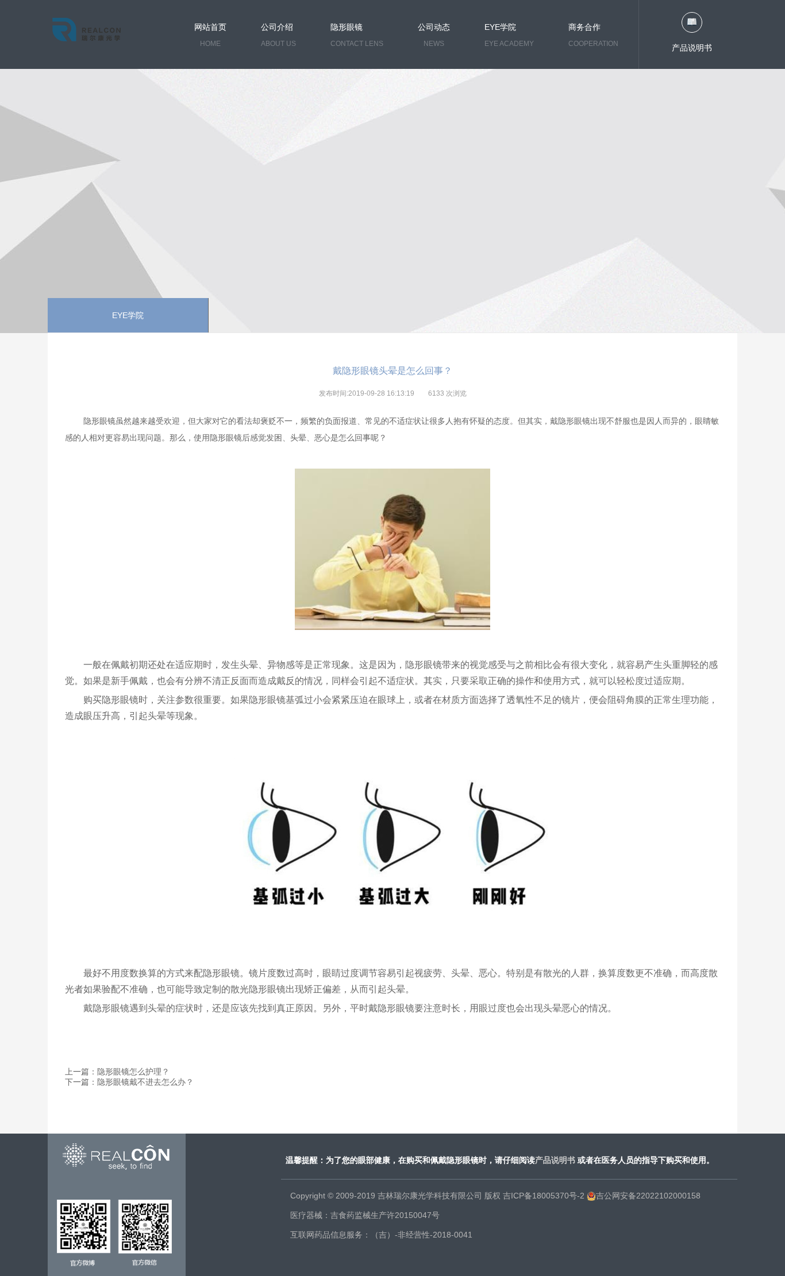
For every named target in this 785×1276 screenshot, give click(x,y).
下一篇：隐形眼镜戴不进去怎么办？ (129, 1081)
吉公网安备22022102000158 (648, 1195)
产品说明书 (692, 47)
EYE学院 (127, 315)
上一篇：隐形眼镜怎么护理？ (117, 1071)
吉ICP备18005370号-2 (543, 1195)
